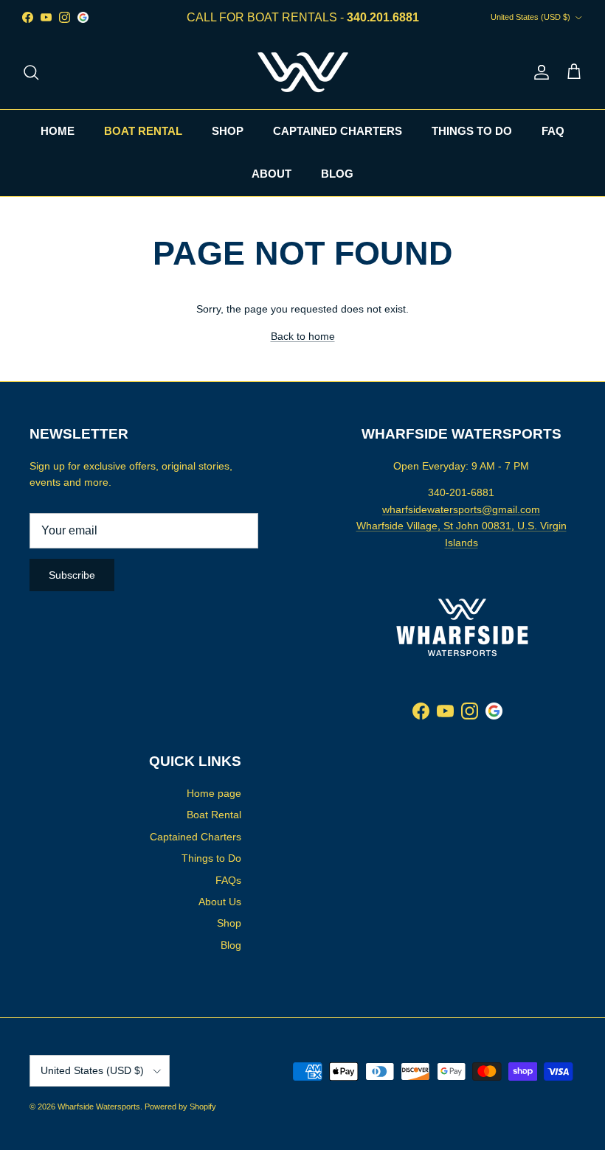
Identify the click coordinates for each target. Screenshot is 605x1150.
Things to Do (211, 858)
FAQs (228, 880)
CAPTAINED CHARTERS (337, 131)
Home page (214, 793)
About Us (219, 901)
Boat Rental (214, 814)
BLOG (337, 173)
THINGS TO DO (472, 131)
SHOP (227, 131)
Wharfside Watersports (99, 1106)
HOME (58, 131)
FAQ (553, 131)
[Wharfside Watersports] (303, 72)
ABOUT (271, 173)
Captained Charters (195, 837)
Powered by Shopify (180, 1106)
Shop (229, 923)
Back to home (303, 336)
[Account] (538, 72)
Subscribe (72, 575)
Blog (231, 945)
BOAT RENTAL (143, 131)
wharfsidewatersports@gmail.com (461, 509)
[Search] (31, 72)
